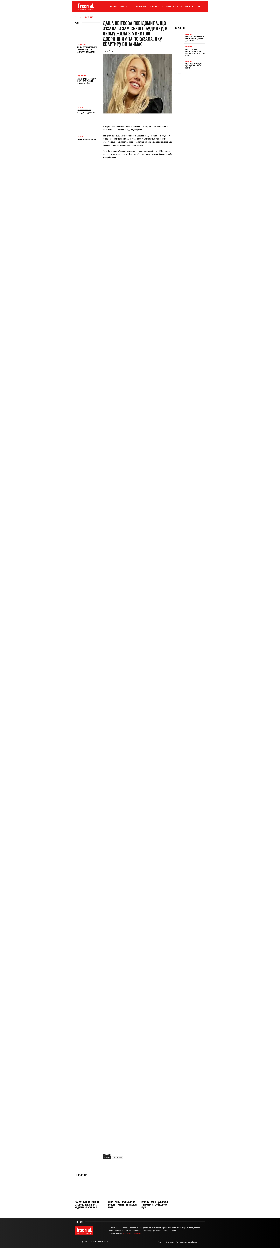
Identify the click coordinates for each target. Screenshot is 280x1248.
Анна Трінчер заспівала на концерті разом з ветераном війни (86, 81)
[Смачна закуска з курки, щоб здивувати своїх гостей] (179, 65)
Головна (78, 17)
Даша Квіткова (117, 1157)
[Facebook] (121, 118)
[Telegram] (147, 118)
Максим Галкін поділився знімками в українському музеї (154, 1204)
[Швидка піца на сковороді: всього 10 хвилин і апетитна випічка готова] (179, 51)
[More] (157, 118)
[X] (126, 118)
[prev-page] (176, 75)
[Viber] (152, 118)
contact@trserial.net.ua (132, 1233)
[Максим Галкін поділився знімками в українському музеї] (156, 1188)
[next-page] (179, 75)
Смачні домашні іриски (86, 139)
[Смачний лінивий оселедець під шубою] (87, 97)
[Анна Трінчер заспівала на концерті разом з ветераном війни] (87, 65)
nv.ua (113, 1155)
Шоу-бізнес (89, 17)
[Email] (142, 118)
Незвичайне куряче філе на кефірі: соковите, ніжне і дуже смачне (194, 38)
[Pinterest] (132, 118)
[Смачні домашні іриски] (87, 126)
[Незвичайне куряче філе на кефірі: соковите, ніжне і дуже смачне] (179, 38)
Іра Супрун (110, 51)
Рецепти (80, 107)
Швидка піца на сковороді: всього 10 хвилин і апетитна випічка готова (195, 52)
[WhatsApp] (137, 118)
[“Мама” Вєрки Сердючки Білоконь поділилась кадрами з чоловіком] (87, 34)
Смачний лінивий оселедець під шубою (86, 111)
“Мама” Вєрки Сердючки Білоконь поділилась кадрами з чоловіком (87, 49)
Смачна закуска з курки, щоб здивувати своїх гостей (194, 66)
